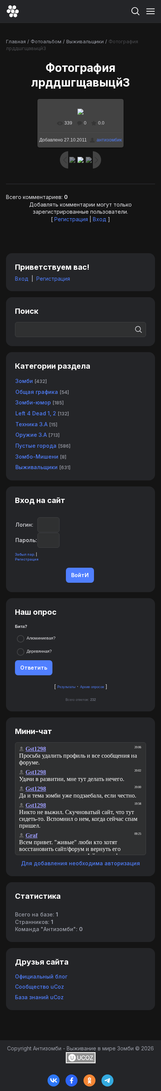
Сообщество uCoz (39, 986)
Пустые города (36, 445)
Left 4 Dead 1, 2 (35, 413)
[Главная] (12, 11)
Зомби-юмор (33, 402)
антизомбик (109, 140)
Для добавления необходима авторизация (80, 863)
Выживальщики (85, 41)
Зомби (24, 381)
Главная (16, 41)
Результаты (66, 687)
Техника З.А (31, 424)
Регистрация (71, 219)
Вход (99, 219)
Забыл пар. (25, 554)
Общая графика (36, 392)
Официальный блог (41, 976)
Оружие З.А (31, 435)
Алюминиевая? (41, 638)
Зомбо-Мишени (36, 456)
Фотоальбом (46, 41)
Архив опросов (92, 687)
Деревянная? (39, 651)
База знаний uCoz (39, 997)
